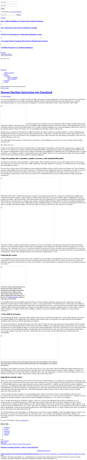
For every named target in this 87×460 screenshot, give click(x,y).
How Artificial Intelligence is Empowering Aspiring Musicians (22, 21)
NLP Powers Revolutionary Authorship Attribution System (21, 34)
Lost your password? (16, 11)
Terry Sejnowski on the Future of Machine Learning (19, 28)
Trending (3, 18)
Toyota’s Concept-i (13, 297)
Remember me (6, 11)
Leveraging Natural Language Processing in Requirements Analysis (24, 41)
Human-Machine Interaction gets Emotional (26, 92)
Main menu (4, 70)
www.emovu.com (23, 420)
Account (3, 52)
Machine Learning (9, 72)
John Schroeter (7, 96)
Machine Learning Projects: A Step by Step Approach (19, 447)
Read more (4, 442)
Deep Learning (5, 88)
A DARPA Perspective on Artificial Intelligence (17, 47)
